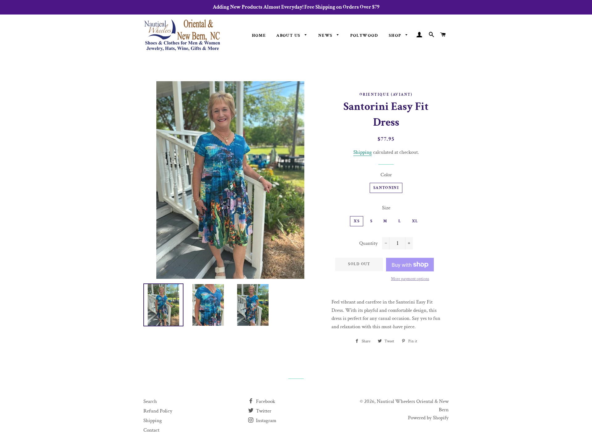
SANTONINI (386, 188)
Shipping (362, 152)
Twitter (263, 411)
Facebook (265, 401)
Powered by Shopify (428, 417)
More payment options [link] (410, 279)
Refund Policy (157, 411)
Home (259, 35)
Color (386, 174)
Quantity (368, 243)
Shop (396, 35)
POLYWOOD (364, 35)
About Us (289, 35)
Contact (151, 430)
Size (386, 207)
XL (415, 221)
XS (357, 221)
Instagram (265, 420)
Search (150, 401)
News (326, 35)
